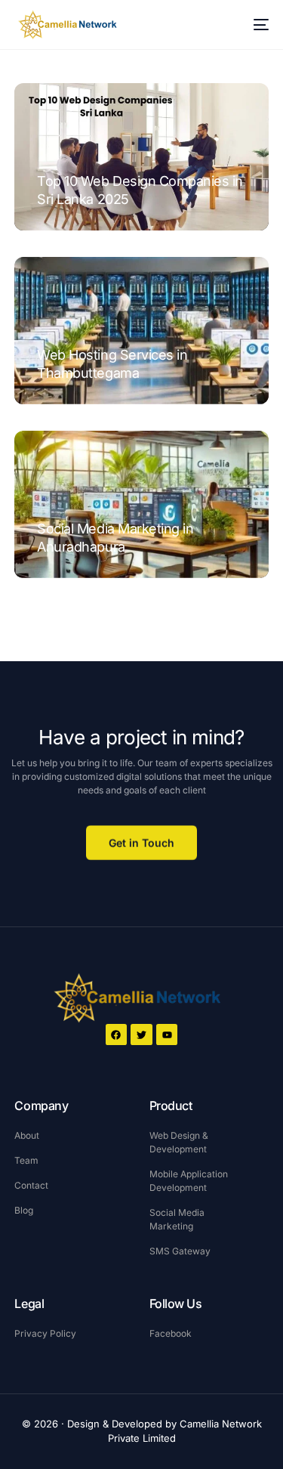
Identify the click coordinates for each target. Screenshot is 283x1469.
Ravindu (59, 222)
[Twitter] (141, 1035)
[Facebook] (117, 1035)
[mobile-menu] (253, 25)
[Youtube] (167, 1035)
